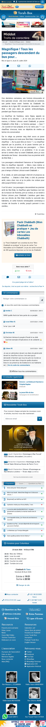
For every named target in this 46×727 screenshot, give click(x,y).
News (4, 633)
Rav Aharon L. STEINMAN (11, 684)
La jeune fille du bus (26, 392)
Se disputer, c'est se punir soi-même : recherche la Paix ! (22, 286)
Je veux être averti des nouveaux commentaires (21, 305)
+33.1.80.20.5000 (35, 594)
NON (29, 271)
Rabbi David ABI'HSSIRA (11, 701)
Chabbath (22, 386)
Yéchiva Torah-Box (8, 638)
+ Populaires (9, 483)
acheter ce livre (24, 255)
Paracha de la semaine (10, 628)
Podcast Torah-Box (32, 640)
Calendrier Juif (30, 628)
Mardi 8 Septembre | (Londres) (22, 470)
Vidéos (21, 16)
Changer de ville (24, 585)
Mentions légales (8, 657)
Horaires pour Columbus (17, 543)
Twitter (29, 652)
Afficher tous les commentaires (24, 371)
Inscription (28, 638)
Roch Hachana (13, 16)
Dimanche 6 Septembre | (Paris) (22, 463)
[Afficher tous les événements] (14, 1)
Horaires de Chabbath (32, 633)
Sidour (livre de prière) (33, 630)
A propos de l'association (11, 652)
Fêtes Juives (6, 630)
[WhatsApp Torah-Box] (43, 2)
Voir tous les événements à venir (23, 477)
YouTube (29, 657)
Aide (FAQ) (5, 662)
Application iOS (32, 664)
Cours (21, 483)
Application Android (33, 666)
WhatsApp (30, 659)
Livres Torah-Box (31, 635)
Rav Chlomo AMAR (34, 701)
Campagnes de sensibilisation (29, 395)
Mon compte (7, 2)
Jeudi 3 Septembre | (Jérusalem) (22, 455)
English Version (30, 642)
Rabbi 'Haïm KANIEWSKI (34, 684)
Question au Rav (30, 16)
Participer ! (39, 7)
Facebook (30, 654)
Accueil (5, 42)
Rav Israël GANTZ (11, 717)
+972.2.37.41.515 (10, 600)
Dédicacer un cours (9, 640)
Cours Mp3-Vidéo (8, 635)
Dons (38, 16)
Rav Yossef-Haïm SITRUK (34, 717)
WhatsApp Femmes (33, 662)
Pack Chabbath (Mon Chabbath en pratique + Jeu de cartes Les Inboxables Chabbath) (29, 230)
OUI (18, 271)
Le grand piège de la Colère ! (23, 282)
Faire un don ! (6, 654)
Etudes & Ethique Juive (17, 42)
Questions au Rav (34, 483)
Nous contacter (12, 594)
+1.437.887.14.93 (35, 600)
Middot (28, 42)
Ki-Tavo (27, 569)
